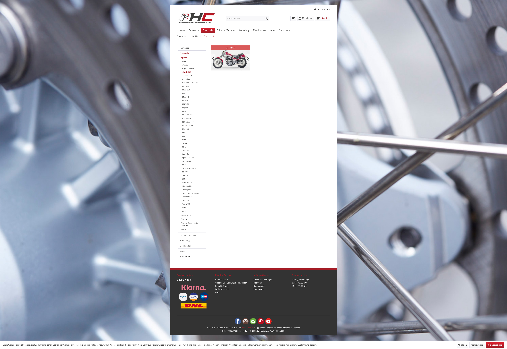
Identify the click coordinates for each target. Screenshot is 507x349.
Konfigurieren (477, 345)
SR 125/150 (186, 161)
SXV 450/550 (187, 186)
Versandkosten (247, 328)
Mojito (184, 93)
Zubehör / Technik (188, 235)
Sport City (185, 154)
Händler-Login (221, 279)
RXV (183, 136)
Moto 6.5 (185, 97)
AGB (217, 292)
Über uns (257, 283)
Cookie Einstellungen (262, 279)
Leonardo (185, 86)
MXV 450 (185, 104)
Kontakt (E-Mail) (222, 286)
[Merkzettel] (293, 18)
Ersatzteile (184, 53)
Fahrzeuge (184, 48)
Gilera (183, 211)
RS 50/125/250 (187, 115)
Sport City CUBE (188, 157)
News (182, 251)
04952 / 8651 (184, 279)
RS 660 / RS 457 (188, 125)
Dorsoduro (186, 79)
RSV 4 (184, 133)
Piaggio (184, 219)
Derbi (183, 207)
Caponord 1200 (188, 68)
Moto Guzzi (186, 215)
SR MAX (185, 172)
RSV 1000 (185, 129)
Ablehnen (462, 345)
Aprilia (184, 57)
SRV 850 (185, 175)
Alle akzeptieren (495, 345)
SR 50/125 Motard (189, 168)
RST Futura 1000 (188, 122)
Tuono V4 (185, 200)
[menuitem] (247, 18)
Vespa (183, 229)
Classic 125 (186, 72)
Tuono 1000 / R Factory (190, 193)
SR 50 (184, 165)
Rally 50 (185, 111)
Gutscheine (185, 256)
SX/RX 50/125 (187, 182)
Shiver (184, 143)
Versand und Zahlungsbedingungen (231, 283)
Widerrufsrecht (222, 289)
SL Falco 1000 (187, 147)
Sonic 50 (185, 150)
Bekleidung (185, 240)
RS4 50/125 (186, 118)
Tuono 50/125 (187, 197)
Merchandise (185, 246)
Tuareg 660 (186, 190)
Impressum (258, 289)
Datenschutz (259, 286)
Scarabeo (185, 140)
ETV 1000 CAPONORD (190, 83)
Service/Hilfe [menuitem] (322, 9)
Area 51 (185, 61)
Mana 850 (186, 90)
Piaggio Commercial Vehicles (189, 224)
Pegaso (185, 108)
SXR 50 (184, 179)
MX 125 (185, 100)
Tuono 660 (186, 204)
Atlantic (185, 65)
